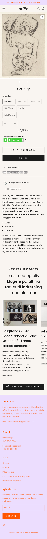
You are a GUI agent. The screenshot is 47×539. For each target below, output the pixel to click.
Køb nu (23, 158)
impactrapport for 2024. (24, 421)
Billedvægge (8, 472)
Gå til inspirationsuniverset (23, 386)
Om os (6, 463)
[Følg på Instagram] (4, 525)
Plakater (6, 467)
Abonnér (11, 516)
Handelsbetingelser (12, 480)
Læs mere (7, 375)
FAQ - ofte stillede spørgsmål (16, 476)
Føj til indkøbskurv (24, 150)
